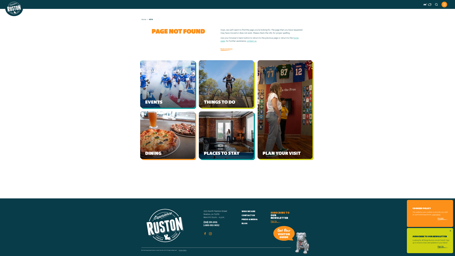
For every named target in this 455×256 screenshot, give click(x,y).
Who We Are (248, 211)
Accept (440, 218)
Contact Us (248, 216)
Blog (244, 224)
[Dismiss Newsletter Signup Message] (450, 231)
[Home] (14, 8)
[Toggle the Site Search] (436, 4)
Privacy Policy (183, 250)
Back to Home (226, 49)
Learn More (436, 215)
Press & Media (250, 220)
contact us (251, 41)
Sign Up (274, 221)
